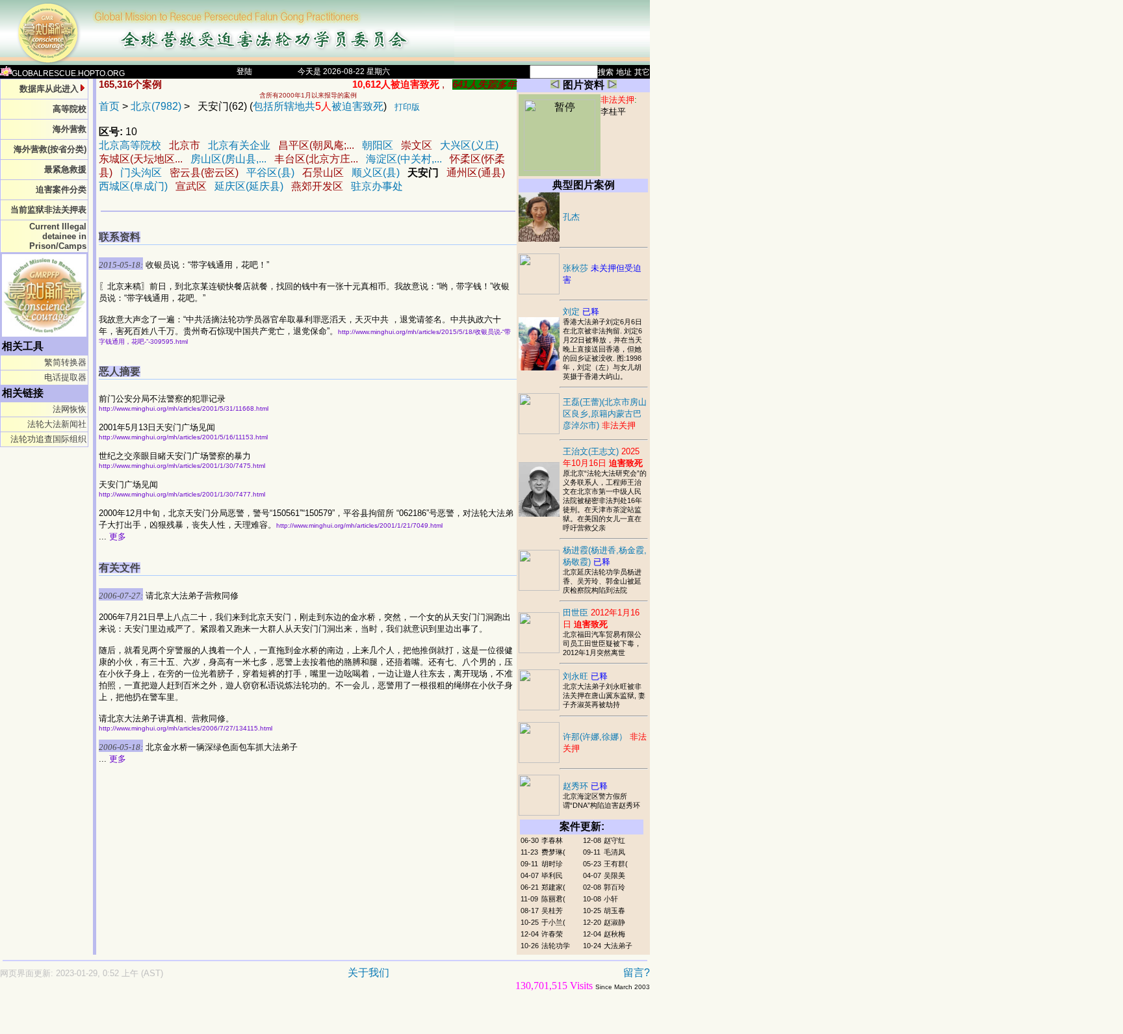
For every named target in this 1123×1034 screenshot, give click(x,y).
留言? (636, 972)
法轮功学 (555, 946)
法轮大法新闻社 (56, 424)
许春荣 (552, 934)
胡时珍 (552, 864)
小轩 (611, 899)
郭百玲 (614, 887)
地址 (624, 72)
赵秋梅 (614, 934)
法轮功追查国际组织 (48, 439)
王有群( (616, 864)
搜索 (605, 72)
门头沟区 (141, 172)
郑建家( (553, 887)
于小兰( (553, 922)
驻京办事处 (377, 186)
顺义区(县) (376, 172)
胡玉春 (614, 910)
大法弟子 (618, 946)
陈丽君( (553, 899)
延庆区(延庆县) (248, 186)
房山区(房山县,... (228, 158)
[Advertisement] (279, 1019)
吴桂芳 (552, 910)
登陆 (244, 71)
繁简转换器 (65, 362)
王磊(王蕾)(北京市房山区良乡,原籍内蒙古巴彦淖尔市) (605, 413)
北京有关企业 (239, 145)
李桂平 (613, 111)
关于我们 (368, 972)
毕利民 (552, 875)
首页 (109, 106)
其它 (642, 72)
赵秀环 (585, 786)
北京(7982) (156, 106)
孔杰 (571, 217)
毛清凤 (614, 852)
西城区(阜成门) (133, 186)
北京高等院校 (130, 145)
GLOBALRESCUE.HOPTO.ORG (68, 73)
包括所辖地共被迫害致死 (318, 106)
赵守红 (614, 840)
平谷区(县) (270, 172)
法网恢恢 (69, 409)
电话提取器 (65, 377)
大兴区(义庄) (469, 145)
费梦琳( (553, 852)
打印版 (407, 107)
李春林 (552, 840)
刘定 (581, 312)
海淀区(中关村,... (404, 158)
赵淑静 (614, 922)
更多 (117, 536)
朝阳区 (377, 145)
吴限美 (614, 875)
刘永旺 (585, 676)
